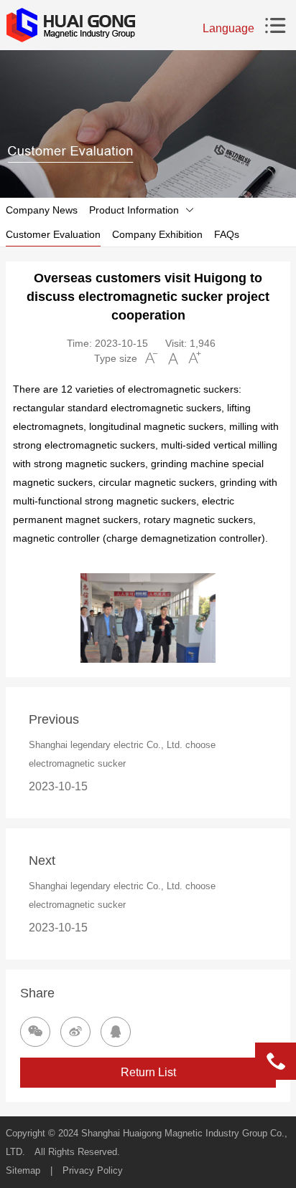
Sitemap (23, 1170)
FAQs (226, 234)
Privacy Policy (93, 1170)
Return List (148, 1072)
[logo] (70, 25)
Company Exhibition (157, 234)
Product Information (134, 210)
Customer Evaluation (53, 234)
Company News (42, 210)
